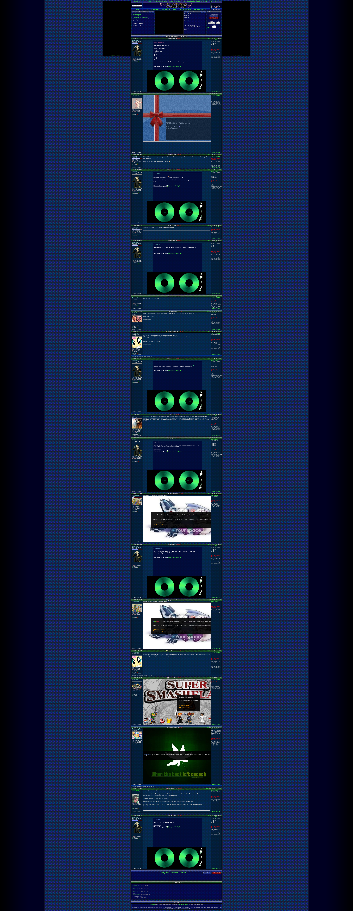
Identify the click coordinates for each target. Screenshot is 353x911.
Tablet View (178, 906)
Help (220, 1)
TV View (183, 906)
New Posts (165, 9)
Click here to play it (184, 702)
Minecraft (204, 1)
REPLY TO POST (216, 91)
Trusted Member (215, 95)
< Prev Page (174, 872)
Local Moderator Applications (140, 17)
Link (208, 38)
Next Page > (184, 872)
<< (208, 27)
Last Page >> (165, 874)
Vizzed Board (173, 1)
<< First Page (165, 872)
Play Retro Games (161, 1)
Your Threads (155, 9)
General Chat (136, 16)
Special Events (137, 20)
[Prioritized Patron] (216, 7)
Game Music (191, 1)
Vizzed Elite (214, 40)
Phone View (171, 906)
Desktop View (164, 906)
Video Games (182, 1)
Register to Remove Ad (117, 55)
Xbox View (188, 906)
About (212, 1)
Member (213, 312)
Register (137, 1)
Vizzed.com (151, 1)
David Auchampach (183, 904)
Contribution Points (185, 9)
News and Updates (200, 9)
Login (137, 9)
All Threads (172, 9)
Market (198, 1)
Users (216, 1)
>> (219, 27)
